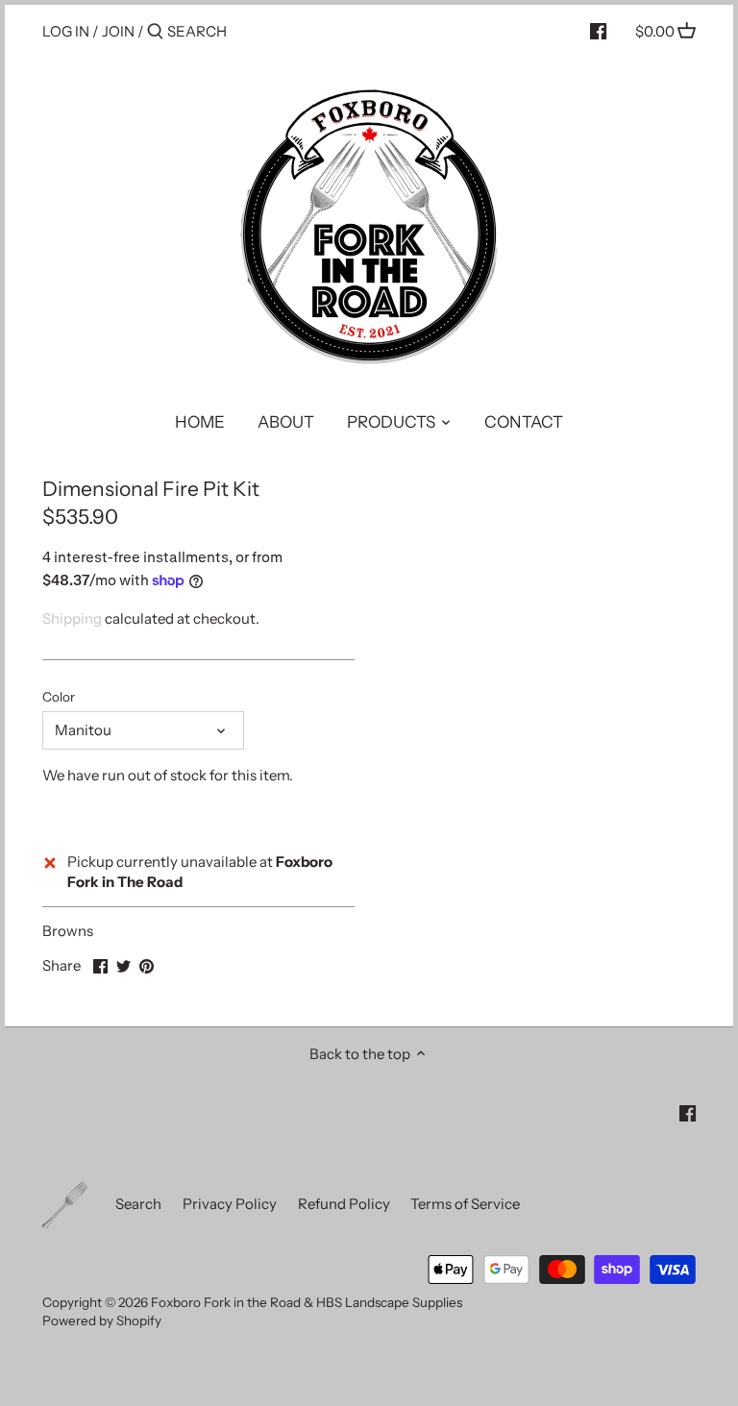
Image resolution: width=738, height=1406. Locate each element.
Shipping (72, 618)
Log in (65, 31)
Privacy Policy (230, 1204)
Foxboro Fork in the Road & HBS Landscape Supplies (306, 1302)
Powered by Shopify (101, 1320)
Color (58, 696)
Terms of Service (465, 1204)
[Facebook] (598, 30)
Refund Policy (344, 1204)
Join (118, 31)
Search (138, 1204)
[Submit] (155, 32)
